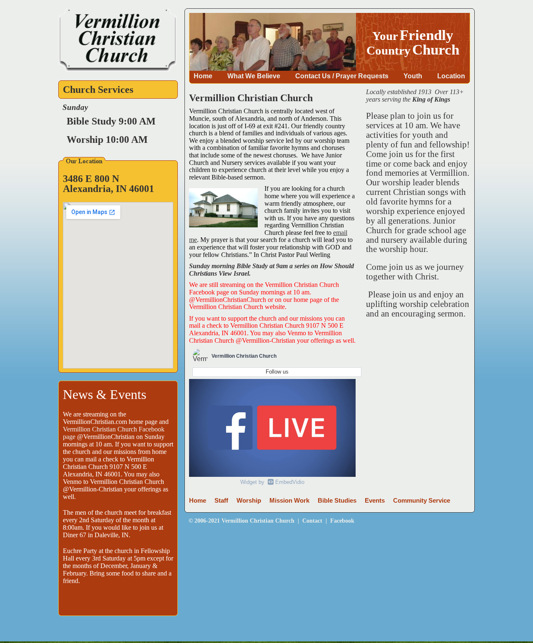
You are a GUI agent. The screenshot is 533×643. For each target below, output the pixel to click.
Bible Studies (337, 500)
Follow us (277, 372)
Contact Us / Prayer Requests (342, 75)
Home (203, 75)
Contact (312, 520)
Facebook (342, 520)
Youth (412, 75)
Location (451, 75)
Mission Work (289, 500)
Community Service (421, 500)
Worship (249, 500)
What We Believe (253, 75)
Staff (221, 500)
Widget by (272, 482)
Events (375, 500)
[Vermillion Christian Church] (117, 69)
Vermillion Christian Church (258, 520)
